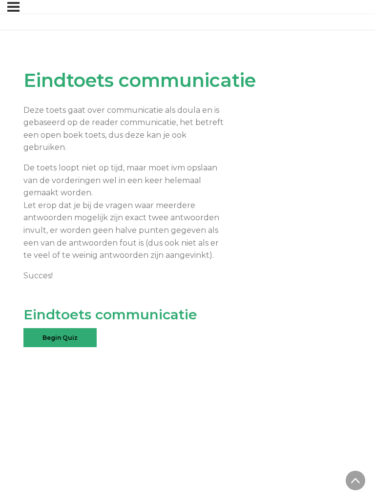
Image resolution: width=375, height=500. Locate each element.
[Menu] (13, 7)
